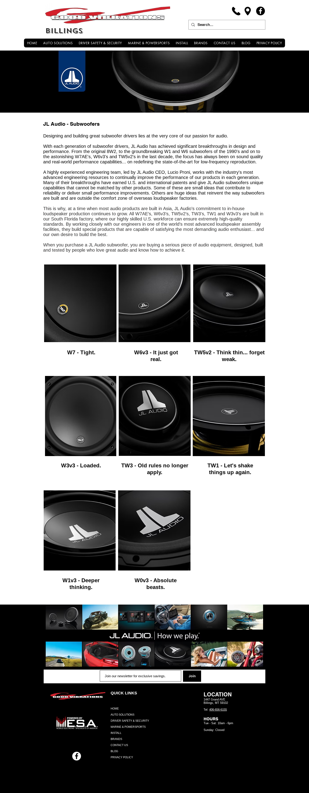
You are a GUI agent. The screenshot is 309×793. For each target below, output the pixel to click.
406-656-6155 (218, 709)
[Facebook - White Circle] (76, 756)
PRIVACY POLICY (122, 757)
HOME (115, 708)
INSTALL (116, 733)
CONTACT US (119, 745)
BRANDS (116, 739)
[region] (80, 303)
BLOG (114, 751)
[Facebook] (260, 11)
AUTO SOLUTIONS (122, 714)
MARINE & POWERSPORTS (128, 726)
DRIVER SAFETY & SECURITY (130, 720)
